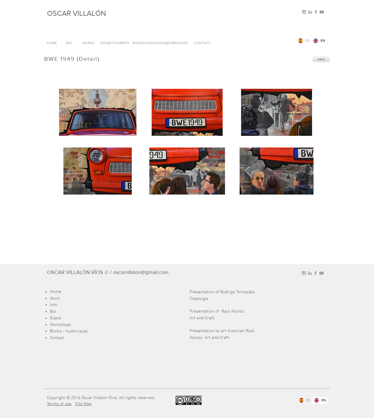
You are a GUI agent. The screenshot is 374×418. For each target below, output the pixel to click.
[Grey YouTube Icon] (321, 12)
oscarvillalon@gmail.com (141, 272)
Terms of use (59, 404)
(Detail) (88, 58)
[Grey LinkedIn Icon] (310, 12)
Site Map (83, 404)
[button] (97, 112)
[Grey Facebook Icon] (315, 12)
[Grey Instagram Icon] (304, 12)
